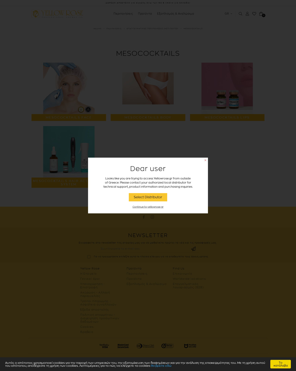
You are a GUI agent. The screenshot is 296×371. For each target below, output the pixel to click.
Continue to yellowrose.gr (148, 207)
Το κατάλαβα (281, 364)
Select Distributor (148, 197)
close (205, 160)
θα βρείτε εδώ (161, 365)
